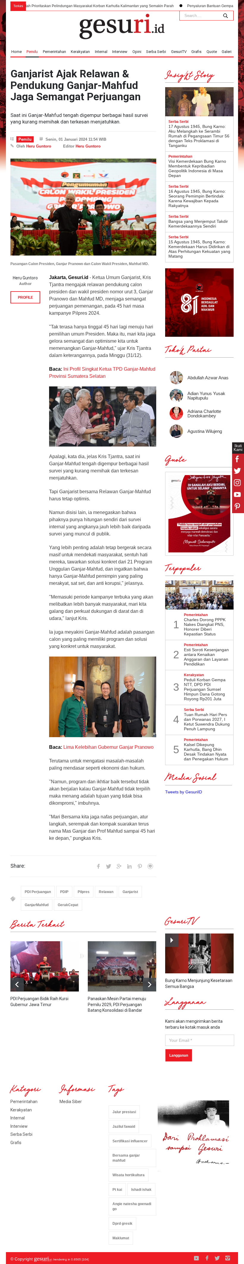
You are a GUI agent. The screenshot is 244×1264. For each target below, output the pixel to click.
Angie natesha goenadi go (131, 1206)
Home (16, 51)
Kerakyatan (80, 51)
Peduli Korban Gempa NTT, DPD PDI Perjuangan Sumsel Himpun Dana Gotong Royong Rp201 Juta (205, 689)
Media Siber (71, 1101)
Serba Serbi (156, 51)
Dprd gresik (122, 1223)
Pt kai (117, 1190)
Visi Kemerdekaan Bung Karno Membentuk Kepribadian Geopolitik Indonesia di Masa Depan (197, 168)
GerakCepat (68, 905)
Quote (212, 51)
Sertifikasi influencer (130, 1141)
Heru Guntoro (38, 146)
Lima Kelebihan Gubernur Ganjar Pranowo (108, 747)
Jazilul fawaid (123, 1126)
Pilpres (84, 892)
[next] (17, 984)
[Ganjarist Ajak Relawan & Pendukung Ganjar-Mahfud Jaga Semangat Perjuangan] (83, 207)
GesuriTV (179, 51)
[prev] (149, 984)
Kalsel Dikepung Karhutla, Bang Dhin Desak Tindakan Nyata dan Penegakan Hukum (206, 751)
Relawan (106, 892)
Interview (119, 51)
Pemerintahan (54, 51)
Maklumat (120, 1238)
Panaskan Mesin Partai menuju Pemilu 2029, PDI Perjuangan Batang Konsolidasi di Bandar (117, 1004)
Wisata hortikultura (128, 1175)
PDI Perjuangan (38, 892)
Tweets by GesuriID (183, 792)
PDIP (64, 892)
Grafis (196, 51)
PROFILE (25, 297)
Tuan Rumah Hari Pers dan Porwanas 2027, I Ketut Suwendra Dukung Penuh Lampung (207, 721)
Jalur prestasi (124, 1112)
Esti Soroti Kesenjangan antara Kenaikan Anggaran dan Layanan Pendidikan (206, 656)
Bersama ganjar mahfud (126, 1158)
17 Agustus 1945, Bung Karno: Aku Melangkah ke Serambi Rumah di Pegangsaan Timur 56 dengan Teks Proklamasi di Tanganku (198, 136)
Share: (17, 866)
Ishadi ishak (141, 1190)
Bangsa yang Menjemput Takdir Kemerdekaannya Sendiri (198, 223)
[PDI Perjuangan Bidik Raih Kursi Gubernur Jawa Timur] (44, 966)
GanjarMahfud (37, 905)
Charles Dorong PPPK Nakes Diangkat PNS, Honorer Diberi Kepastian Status (205, 626)
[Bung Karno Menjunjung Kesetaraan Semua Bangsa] (199, 953)
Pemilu (32, 51)
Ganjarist (130, 892)
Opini (136, 51)
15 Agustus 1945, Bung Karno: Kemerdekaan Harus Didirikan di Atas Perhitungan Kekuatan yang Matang (199, 249)
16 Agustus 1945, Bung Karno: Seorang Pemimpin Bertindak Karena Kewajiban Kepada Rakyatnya (197, 198)
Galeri (227, 51)
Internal (101, 51)
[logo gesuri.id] (122, 26)
